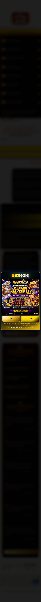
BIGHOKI (30, 328)
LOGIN (30, 318)
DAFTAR (11, 318)
